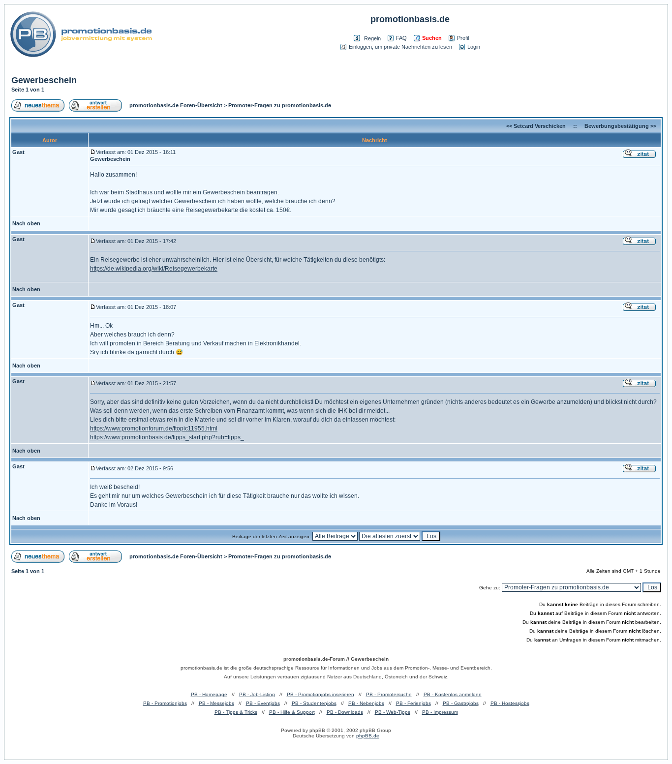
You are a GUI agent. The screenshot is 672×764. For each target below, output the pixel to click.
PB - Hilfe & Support (292, 712)
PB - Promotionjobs (165, 703)
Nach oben (26, 223)
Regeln (372, 38)
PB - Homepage (209, 694)
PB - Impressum (440, 712)
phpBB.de (367, 735)
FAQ (401, 38)
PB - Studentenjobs (314, 703)
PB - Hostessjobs (509, 703)
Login (473, 47)
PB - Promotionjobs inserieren (320, 694)
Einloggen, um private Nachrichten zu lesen (400, 47)
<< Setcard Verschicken (536, 126)
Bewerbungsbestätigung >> (620, 126)
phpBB (317, 730)
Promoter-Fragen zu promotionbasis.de (279, 105)
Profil (463, 38)
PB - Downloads (345, 712)
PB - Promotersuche (389, 694)
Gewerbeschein (44, 80)
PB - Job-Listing (257, 694)
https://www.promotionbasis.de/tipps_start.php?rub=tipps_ (167, 437)
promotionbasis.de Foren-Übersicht (175, 105)
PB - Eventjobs (263, 703)
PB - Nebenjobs (366, 703)
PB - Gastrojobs (461, 703)
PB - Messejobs (216, 703)
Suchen (432, 38)
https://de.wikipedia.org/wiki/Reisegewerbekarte (153, 268)
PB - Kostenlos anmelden (453, 694)
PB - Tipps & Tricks (235, 712)
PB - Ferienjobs (413, 703)
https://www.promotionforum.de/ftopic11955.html (153, 428)
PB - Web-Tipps (392, 712)
